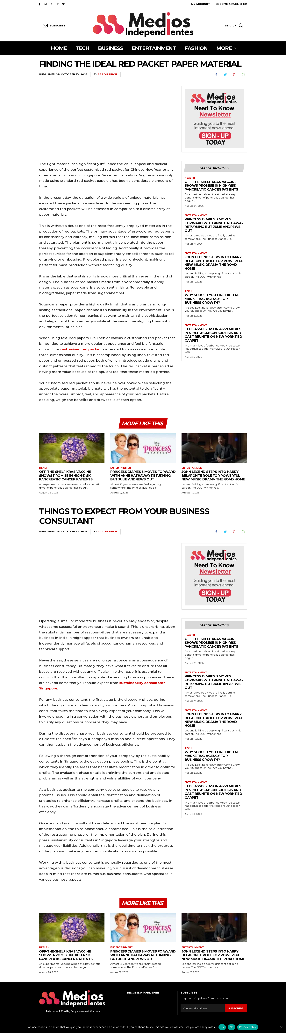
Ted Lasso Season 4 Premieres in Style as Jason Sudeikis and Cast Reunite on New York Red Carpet (213, 334)
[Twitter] (63, 4)
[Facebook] (40, 4)
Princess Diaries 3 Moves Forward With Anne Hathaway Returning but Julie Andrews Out (214, 225)
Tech (188, 291)
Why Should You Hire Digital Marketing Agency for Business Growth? (212, 298)
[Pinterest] (52, 4)
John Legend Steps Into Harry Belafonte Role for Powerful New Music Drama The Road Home (214, 262)
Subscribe (235, 1008)
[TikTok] (57, 4)
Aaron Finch (107, 74)
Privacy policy (247, 1027)
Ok (222, 1027)
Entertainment (196, 215)
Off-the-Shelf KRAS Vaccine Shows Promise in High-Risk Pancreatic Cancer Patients (211, 185)
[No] (281, 1027)
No (231, 1027)
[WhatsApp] (243, 75)
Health (190, 178)
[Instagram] (46, 4)
